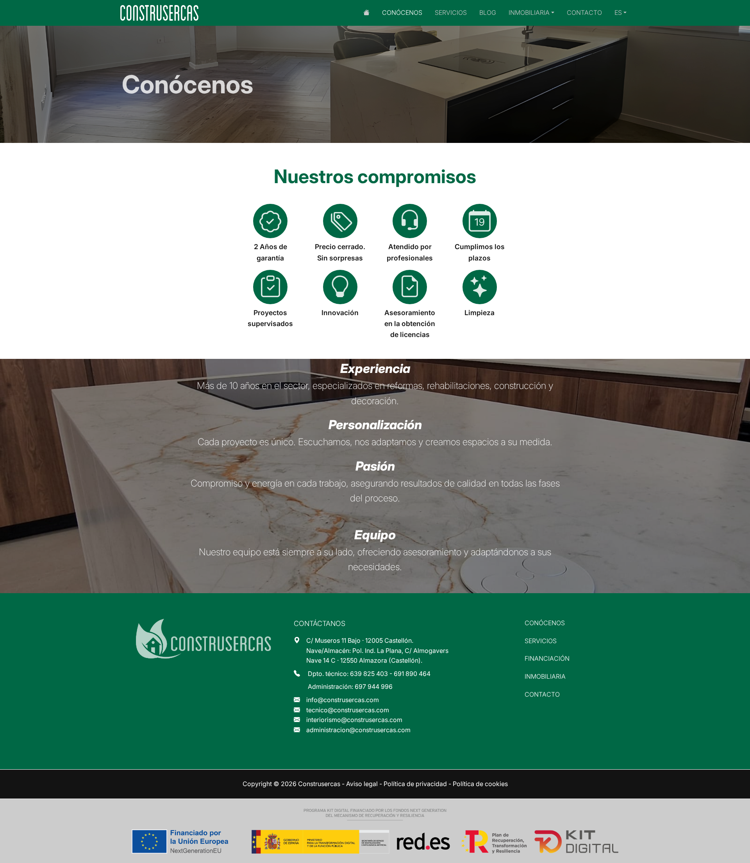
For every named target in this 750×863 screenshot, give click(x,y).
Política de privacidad (415, 784)
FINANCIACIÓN (547, 658)
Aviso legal (362, 784)
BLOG (487, 12)
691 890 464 (412, 674)
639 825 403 (369, 674)
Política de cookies (480, 784)
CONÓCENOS (402, 12)
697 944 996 (374, 686)
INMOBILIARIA (545, 676)
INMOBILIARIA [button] (529, 12)
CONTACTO (584, 12)
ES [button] (618, 12)
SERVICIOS (451, 12)
